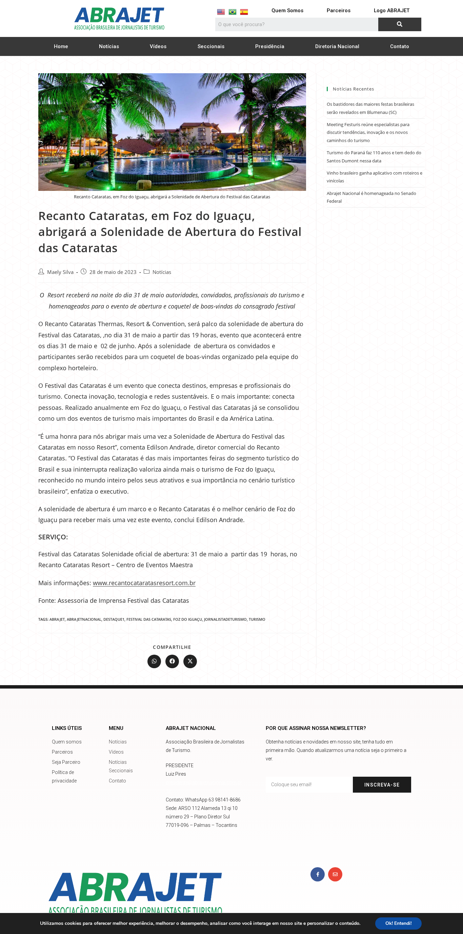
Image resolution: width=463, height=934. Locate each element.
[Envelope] (335, 874)
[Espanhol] (244, 12)
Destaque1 (113, 619)
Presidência (269, 46)
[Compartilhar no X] (190, 661)
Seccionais (211, 46)
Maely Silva (60, 272)
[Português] (232, 12)
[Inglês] (221, 12)
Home (61, 46)
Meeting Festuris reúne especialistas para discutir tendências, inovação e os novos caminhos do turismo (368, 132)
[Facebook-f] (317, 874)
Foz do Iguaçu (187, 619)
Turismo (257, 619)
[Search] (399, 24)
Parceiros (338, 10)
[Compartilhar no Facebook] (172, 661)
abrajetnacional (84, 619)
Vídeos (158, 46)
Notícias (109, 46)
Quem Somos (287, 10)
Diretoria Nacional (337, 46)
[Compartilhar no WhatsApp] (154, 661)
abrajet (57, 619)
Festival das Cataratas (148, 619)
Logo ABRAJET (391, 10)
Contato (399, 46)
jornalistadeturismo (225, 619)
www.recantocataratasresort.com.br (144, 583)
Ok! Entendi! (398, 923)
